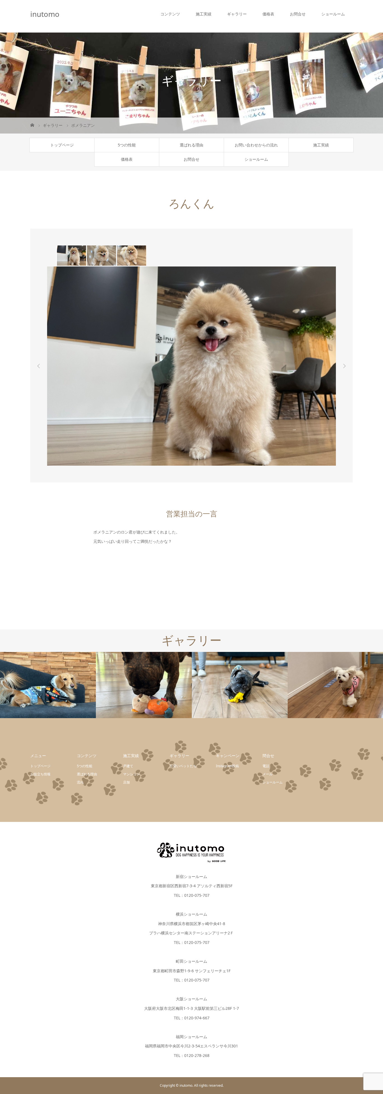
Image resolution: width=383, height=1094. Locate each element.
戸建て (128, 766)
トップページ (62, 145)
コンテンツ (170, 14)
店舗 (126, 782)
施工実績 (203, 14)
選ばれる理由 (191, 145)
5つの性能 (127, 145)
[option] (71, 255)
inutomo (44, 14)
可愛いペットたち (183, 766)
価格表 (268, 14)
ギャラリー (237, 14)
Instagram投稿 (227, 766)
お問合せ (298, 14)
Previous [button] (38, 366)
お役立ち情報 (40, 774)
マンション (131, 774)
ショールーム (333, 14)
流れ (80, 782)
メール (267, 774)
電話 (265, 766)
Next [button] (344, 366)
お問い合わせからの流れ (256, 145)
